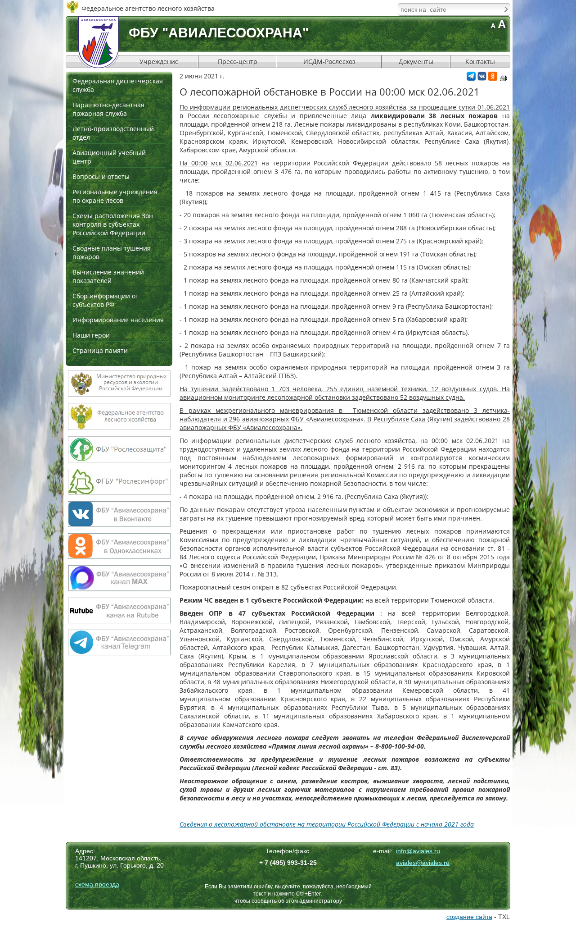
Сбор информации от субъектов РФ (105, 300)
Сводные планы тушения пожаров (111, 252)
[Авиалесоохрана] (98, 42)
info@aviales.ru (418, 851)
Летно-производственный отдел (113, 133)
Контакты (480, 61)
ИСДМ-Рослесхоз (329, 61)
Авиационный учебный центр (109, 156)
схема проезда (97, 884)
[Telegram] (471, 78)
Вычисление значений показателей (108, 276)
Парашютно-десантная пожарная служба (108, 109)
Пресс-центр (237, 61)
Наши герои (91, 335)
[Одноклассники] (492, 78)
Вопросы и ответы (101, 176)
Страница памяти (100, 350)
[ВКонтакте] (481, 78)
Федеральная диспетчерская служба (117, 85)
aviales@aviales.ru (423, 862)
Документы (416, 61)
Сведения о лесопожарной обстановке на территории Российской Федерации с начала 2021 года (327, 824)
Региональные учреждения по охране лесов (115, 196)
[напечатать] (503, 78)
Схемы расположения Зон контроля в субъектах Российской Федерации (112, 224)
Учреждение (159, 61)
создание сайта (469, 916)
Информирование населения (118, 319)
